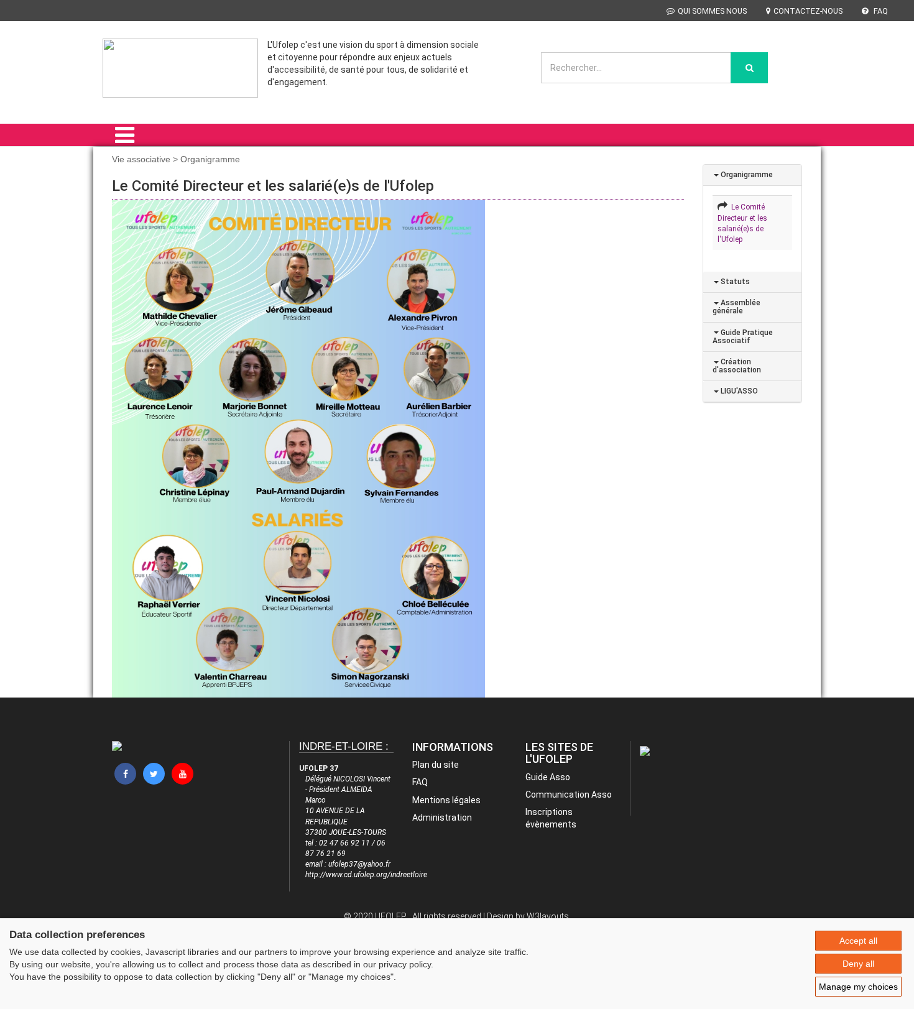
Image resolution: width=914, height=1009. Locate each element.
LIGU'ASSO (738, 391)
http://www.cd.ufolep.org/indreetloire (366, 874)
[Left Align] (749, 67)
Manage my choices (858, 987)
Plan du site (435, 765)
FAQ (880, 11)
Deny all (858, 964)
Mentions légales (446, 800)
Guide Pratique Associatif (743, 336)
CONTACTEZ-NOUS (807, 11)
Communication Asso (568, 794)
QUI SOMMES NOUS (712, 11)
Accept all (858, 941)
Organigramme (746, 174)
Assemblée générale (736, 306)
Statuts (734, 281)
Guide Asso (547, 777)
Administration (442, 817)
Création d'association (737, 365)
